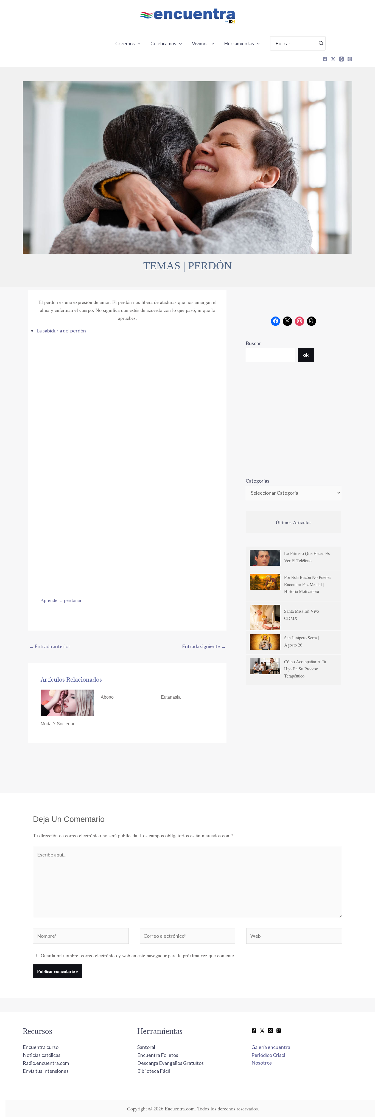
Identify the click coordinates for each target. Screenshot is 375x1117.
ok (306, 355)
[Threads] (341, 59)
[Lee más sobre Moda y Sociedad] (67, 702)
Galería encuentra (270, 1047)
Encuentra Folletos (157, 1055)
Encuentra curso (40, 1047)
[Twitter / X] (262, 1030)
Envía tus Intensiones (46, 1071)
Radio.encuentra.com (46, 1063)
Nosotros (261, 1063)
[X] (333, 59)
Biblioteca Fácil (153, 1071)
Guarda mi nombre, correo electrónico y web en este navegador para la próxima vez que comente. (138, 955)
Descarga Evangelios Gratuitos (170, 1063)
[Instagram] (349, 59)
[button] (138, 43)
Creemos (125, 43)
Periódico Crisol (268, 1055)
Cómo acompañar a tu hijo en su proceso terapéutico (305, 668)
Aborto (107, 697)
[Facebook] (325, 59)
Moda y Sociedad (58, 723)
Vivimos (200, 43)
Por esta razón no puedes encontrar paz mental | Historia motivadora (307, 584)
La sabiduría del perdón (61, 330)
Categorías (257, 481)
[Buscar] (321, 43)
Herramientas (239, 43)
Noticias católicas (41, 1055)
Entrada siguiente (204, 646)
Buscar (253, 343)
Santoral (146, 1047)
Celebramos (163, 43)
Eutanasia (171, 697)
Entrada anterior (49, 646)
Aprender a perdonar (61, 600)
